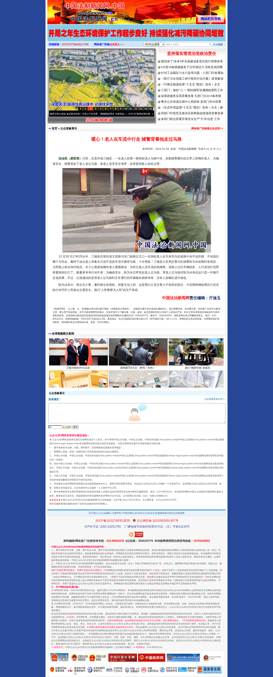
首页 (54, 128)
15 (150, 108)
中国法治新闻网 (187, 148)
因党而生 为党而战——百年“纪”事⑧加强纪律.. (100, 114)
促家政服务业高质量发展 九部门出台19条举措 (191, 95)
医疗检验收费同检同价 (198, 387)
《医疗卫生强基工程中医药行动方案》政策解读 (192, 78)
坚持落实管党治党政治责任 (191, 53)
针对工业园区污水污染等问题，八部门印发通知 (192, 72)
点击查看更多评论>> (214, 399)
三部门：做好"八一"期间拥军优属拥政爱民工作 (192, 90)
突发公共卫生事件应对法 (78, 387)
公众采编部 (104, 513)
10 (125, 108)
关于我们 (93, 513)
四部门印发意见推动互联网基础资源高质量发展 (192, 113)
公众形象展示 (68, 128)
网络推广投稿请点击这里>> (207, 128)
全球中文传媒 (78, 11)
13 (140, 108)
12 (135, 108)
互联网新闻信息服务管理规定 (106, 447)
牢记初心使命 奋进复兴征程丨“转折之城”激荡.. (153, 114)
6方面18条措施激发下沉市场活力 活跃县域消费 (192, 67)
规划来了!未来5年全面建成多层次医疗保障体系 (192, 61)
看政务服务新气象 (137, 387)
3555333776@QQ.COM (75, 44)
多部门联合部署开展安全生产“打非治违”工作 (190, 119)
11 (130, 108)
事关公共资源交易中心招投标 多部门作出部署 (191, 101)
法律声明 (116, 513)
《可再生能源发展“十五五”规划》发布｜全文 (190, 84)
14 (145, 108)
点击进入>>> (117, 44)
